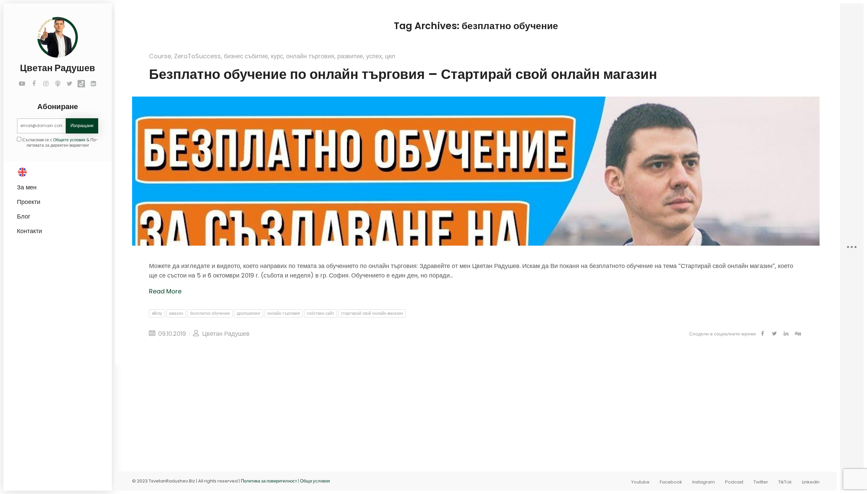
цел (390, 56)
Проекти (28, 202)
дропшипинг (248, 313)
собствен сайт (320, 313)
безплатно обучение (210, 313)
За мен (27, 187)
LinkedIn (811, 482)
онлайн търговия (310, 56)
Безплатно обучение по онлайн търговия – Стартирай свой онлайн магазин (403, 74)
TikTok (785, 482)
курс (277, 56)
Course (160, 56)
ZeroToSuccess (197, 56)
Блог (23, 216)
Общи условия (315, 481)
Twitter (761, 482)
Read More (165, 291)
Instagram (703, 482)
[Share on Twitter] (774, 333)
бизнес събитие (246, 56)
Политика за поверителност (269, 481)
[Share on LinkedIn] (786, 333)
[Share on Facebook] (762, 333)
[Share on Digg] (798, 333)
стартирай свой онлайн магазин (372, 313)
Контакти (29, 231)
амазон (176, 313)
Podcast (734, 482)
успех (374, 56)
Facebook (671, 482)
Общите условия (69, 140)
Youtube (640, 482)
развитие (350, 56)
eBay (157, 313)
